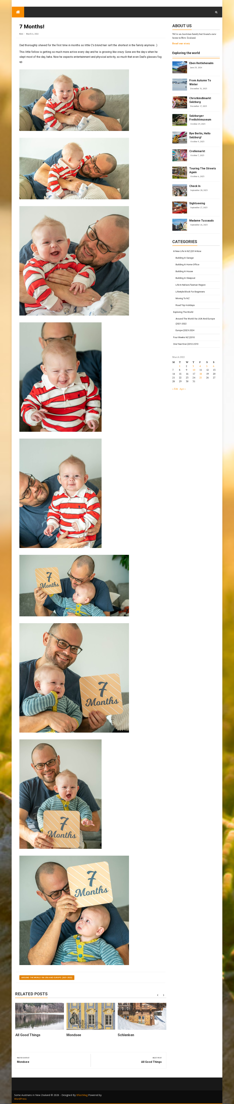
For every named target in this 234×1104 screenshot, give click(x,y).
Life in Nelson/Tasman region (191, 285)
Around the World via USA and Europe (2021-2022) (46, 977)
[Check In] (179, 190)
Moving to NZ (182, 298)
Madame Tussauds (201, 220)
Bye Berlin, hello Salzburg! (200, 135)
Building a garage (185, 258)
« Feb (175, 388)
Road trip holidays (185, 305)
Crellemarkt (197, 151)
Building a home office (187, 264)
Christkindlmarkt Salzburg (200, 100)
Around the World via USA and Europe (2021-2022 (195, 321)
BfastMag (82, 1095)
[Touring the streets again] (179, 173)
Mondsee (73, 1035)
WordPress (20, 1098)
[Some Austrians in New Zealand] (18, 12)
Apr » (183, 388)
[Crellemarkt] (179, 155)
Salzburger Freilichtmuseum (200, 117)
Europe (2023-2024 (185, 330)
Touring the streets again (202, 170)
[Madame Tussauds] (179, 225)
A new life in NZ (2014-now (187, 251)
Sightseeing (197, 203)
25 (200, 377)
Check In (195, 186)
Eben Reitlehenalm (201, 63)
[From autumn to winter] (179, 85)
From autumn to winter (200, 82)
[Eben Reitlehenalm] (179, 67)
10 (194, 369)
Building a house (184, 271)
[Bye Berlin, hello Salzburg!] (179, 138)
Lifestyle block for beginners (190, 291)
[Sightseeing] (179, 207)
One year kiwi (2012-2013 (185, 344)
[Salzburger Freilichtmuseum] (179, 120)
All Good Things (28, 1035)
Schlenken (126, 1035)
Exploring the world (186, 53)
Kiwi (21, 33)
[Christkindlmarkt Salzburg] (179, 102)
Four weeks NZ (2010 (184, 337)
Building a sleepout (185, 278)
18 (200, 373)
